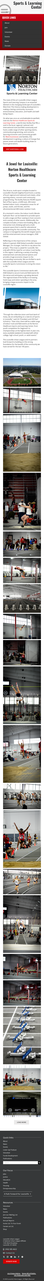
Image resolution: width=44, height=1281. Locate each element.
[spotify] (22, 1257)
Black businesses (12, 137)
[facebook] (18, 1257)
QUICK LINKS (9, 17)
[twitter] (4, 1257)
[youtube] (11, 1257)
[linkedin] (15, 1257)
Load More (21, 1122)
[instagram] (7, 1257)
